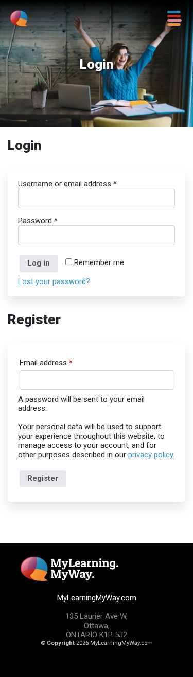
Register (42, 478)
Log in (38, 263)
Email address (46, 362)
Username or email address (67, 184)
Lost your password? (54, 281)
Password (38, 220)
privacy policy (150, 454)
